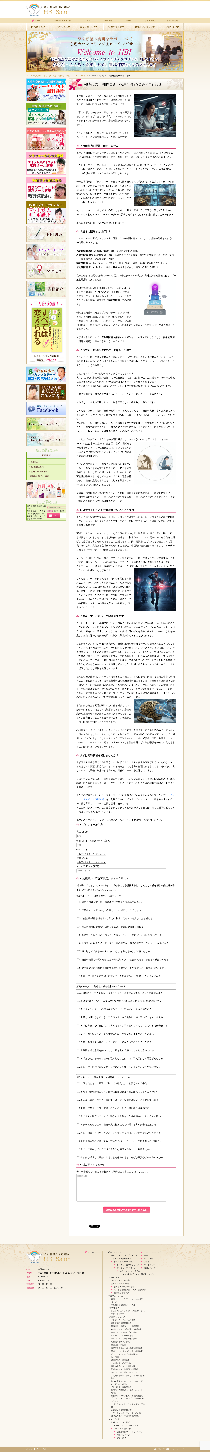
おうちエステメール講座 (124, 1287)
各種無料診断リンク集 (120, 1342)
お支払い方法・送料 (38, 471)
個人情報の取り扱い (162, 1449)
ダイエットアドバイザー (127, 1268)
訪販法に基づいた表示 (39, 476)
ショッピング (172, 26)
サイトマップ (150, 20)
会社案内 (34, 462)
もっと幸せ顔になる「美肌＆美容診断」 (130, 1290)
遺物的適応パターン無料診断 (123, 1366)
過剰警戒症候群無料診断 (121, 1323)
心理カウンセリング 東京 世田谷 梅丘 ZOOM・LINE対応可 (61, 76)
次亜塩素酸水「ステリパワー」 (130, 1432)
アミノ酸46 (121, 1438)
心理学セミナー (116, 26)
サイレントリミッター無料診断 (124, 1338)
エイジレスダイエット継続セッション (138, 1274)
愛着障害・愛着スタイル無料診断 (125, 1326)
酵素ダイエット (39, 26)
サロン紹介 (109, 20)
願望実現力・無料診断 (120, 1360)
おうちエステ (63, 26)
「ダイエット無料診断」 (121, 1258)
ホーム (38, 20)
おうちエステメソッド (120, 1283)
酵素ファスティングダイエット (124, 1255)
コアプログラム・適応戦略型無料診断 (127, 1348)
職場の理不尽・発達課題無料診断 (125, 1416)
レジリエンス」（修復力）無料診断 (126, 1329)
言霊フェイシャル (89, 26)
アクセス (129, 20)
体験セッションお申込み (130, 1271)
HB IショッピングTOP (120, 1422)
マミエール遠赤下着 (122, 1429)
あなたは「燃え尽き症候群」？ (124, 1372)
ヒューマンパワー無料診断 (122, 1335)
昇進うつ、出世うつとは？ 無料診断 (127, 1351)
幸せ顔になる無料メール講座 (123, 1305)
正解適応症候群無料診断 (121, 1410)
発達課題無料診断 (118, 1345)
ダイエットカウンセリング (128, 1265)
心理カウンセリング (145, 26)
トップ (29, 76)
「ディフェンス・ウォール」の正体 (126, 1413)
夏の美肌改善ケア (121, 1293)
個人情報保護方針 (37, 467)
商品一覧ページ (123, 1435)
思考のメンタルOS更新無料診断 (124, 1369)
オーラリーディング (62, 20)
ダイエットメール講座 (123, 1262)
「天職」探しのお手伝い (121, 1363)
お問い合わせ (172, 20)
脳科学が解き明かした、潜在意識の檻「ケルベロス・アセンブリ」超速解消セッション (128, 1398)
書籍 (89, 20)
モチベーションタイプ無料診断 (124, 1332)
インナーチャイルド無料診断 (123, 1320)
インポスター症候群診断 (121, 1387)
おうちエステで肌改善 (120, 1280)
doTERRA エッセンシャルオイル (124, 1425)
